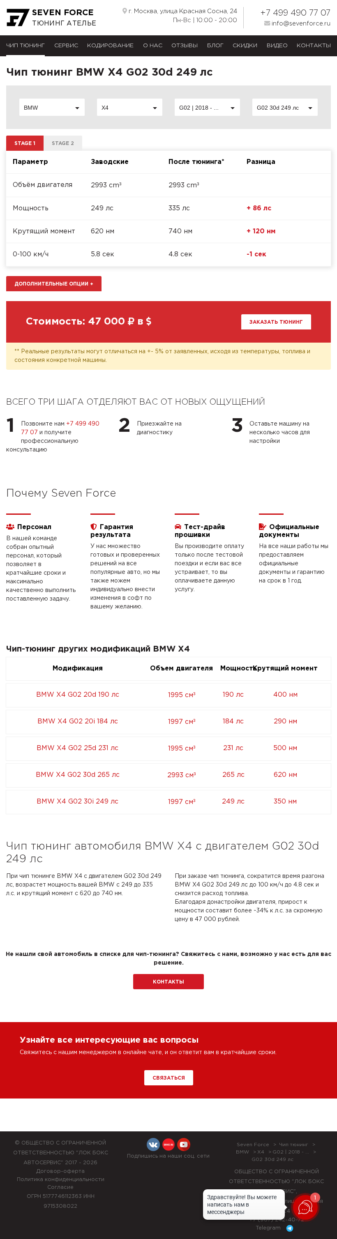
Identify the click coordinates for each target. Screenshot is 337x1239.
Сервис (66, 45)
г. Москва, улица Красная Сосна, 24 (182, 11)
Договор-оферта (60, 1171)
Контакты (314, 45)
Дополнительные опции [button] (53, 284)
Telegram (269, 1228)
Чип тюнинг (25, 45)
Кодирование (110, 45)
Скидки (245, 45)
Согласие (60, 1187)
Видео (277, 45)
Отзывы (184, 45)
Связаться (168, 1078)
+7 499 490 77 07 (295, 13)
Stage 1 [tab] (24, 143)
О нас (152, 45)
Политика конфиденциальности (60, 1179)
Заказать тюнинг (276, 322)
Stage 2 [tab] (63, 143)
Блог (215, 45)
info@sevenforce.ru (300, 23)
